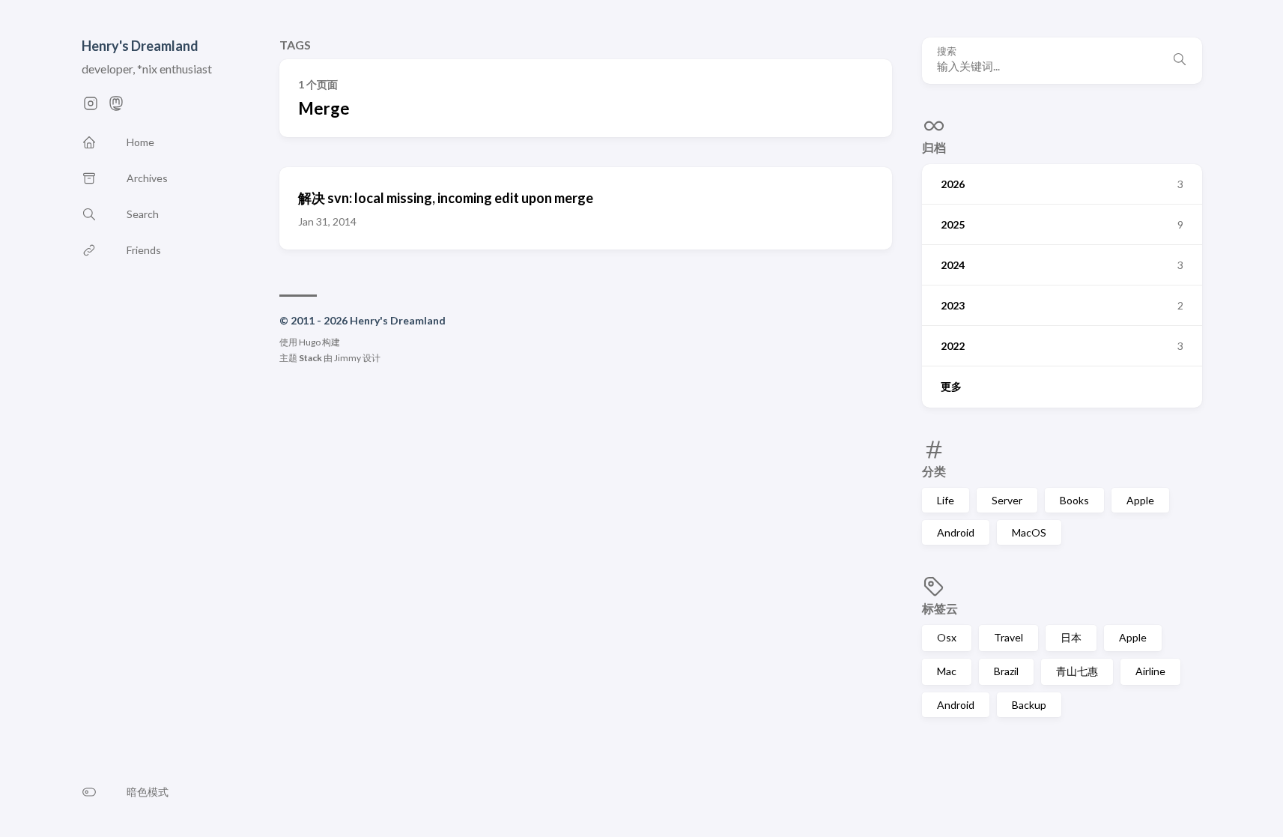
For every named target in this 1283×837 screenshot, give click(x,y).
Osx (946, 637)
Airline (1150, 671)
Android (955, 532)
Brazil (1006, 671)
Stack (310, 357)
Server (1007, 500)
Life (945, 500)
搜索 (946, 51)
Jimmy (347, 357)
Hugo (310, 342)
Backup (1029, 704)
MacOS (1029, 532)
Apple (1140, 500)
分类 (934, 471)
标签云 (940, 608)
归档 (934, 147)
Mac (946, 671)
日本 (1071, 637)
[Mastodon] (116, 107)
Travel (1008, 637)
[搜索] (1179, 60)
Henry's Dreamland (140, 45)
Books (1074, 500)
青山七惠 (1077, 671)
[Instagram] (91, 107)
